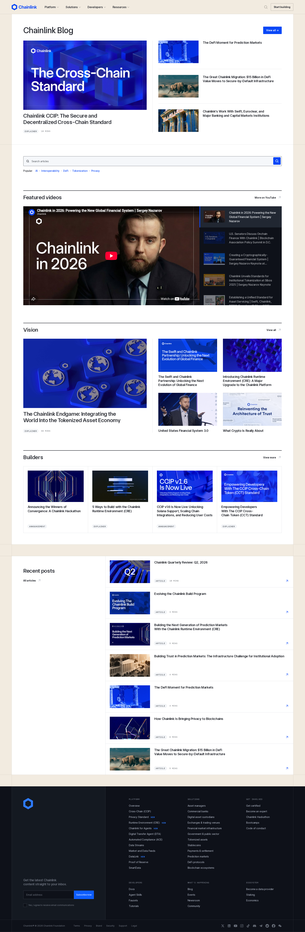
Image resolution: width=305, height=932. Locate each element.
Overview (134, 805)
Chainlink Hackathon (258, 816)
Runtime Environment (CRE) (147, 822)
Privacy (95, 171)
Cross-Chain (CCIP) (140, 811)
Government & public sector (203, 833)
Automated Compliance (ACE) (146, 839)
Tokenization (80, 171)
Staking (250, 894)
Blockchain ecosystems (201, 867)
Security (110, 926)
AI (36, 171)
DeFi (65, 171)
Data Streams (136, 845)
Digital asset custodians (201, 816)
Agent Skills (135, 894)
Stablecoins (194, 845)
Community (194, 905)
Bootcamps (252, 822)
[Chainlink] (24, 7)
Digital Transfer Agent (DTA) (145, 833)
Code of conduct (256, 828)
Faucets (133, 900)
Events (191, 894)
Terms (76, 926)
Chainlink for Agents (143, 828)
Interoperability (50, 171)
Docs (132, 889)
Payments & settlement (200, 850)
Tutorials (134, 905)
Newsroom (194, 900)
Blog (190, 889)
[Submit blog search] (277, 161)
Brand (99, 926)
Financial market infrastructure (205, 828)
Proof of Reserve (138, 862)
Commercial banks (198, 811)
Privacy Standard (142, 816)
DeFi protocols (196, 862)
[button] (51, 7)
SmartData (135, 867)
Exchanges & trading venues (204, 822)
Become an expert (256, 811)
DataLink (137, 856)
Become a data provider (260, 889)
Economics (252, 900)
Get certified (253, 805)
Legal (134, 926)
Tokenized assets (198, 839)
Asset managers (197, 805)
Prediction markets (198, 856)
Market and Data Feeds (142, 850)
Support (123, 926)
